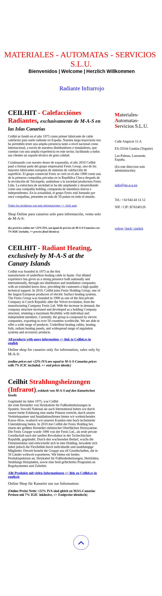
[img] (81, 21)
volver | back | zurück (129, 228)
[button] (81, 542)
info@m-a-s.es (126, 185)
